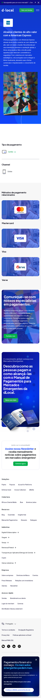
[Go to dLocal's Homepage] (8, 10)
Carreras (20, 603)
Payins (4, 485)
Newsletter (14, 586)
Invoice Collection (20, 490)
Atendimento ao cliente (18, 598)
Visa (4, 251)
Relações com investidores (24, 580)
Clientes (4, 586)
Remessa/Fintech (8, 547)
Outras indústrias (8, 563)
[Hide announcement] (38, 2)
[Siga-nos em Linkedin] (14, 646)
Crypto (4, 558)
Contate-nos (10, 336)
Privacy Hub (5, 635)
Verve (5, 280)
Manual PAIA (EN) (7, 640)
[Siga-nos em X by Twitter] (8, 646)
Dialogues (33, 520)
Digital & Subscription (9, 532)
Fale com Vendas (26, 10)
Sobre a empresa (7, 575)
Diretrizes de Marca (23, 575)
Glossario (24, 520)
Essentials (11, 515)
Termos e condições (8, 630)
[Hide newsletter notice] (36, 660)
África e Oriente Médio (9, 502)
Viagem (4, 537)
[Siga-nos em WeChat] (3, 646)
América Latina (31, 502)
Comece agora (20, 464)
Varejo (4, 542)
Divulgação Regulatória (26, 630)
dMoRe (31, 490)
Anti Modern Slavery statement (12, 609)
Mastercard (8, 223)
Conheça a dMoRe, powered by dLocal (18, 690)
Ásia (21, 502)
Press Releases (7, 580)
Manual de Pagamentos (10, 520)
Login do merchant (8, 603)
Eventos (35, 575)
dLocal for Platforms (25, 485)
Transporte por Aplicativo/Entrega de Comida (17, 553)
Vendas (4, 598)
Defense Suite (6, 490)
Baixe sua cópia (10, 400)
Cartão (10, 152)
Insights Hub (22, 515)
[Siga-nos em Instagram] (19, 646)
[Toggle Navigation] (37, 10)
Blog (3, 515)
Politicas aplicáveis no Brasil (22, 635)
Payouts (12, 485)
